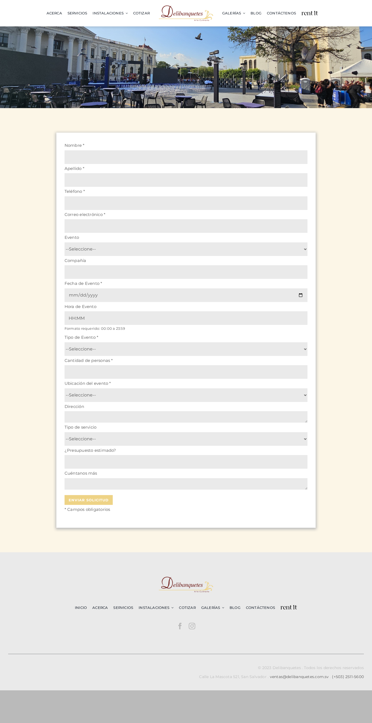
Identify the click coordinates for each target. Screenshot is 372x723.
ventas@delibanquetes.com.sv (299, 676)
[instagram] (192, 626)
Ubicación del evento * (88, 383)
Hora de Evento (80, 306)
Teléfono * (75, 191)
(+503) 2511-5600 (348, 676)
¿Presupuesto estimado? (90, 450)
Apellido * (74, 168)
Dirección (74, 406)
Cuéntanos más (81, 473)
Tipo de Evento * (82, 337)
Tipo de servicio (81, 427)
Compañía (75, 260)
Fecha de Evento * (83, 283)
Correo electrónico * (85, 214)
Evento (72, 237)
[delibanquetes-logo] (186, 7)
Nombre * (75, 145)
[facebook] (180, 626)
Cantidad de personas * (89, 360)
